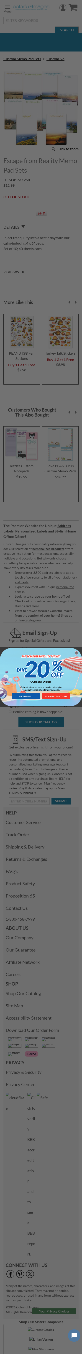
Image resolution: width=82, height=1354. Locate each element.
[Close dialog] (76, 653)
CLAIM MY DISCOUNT (56, 696)
